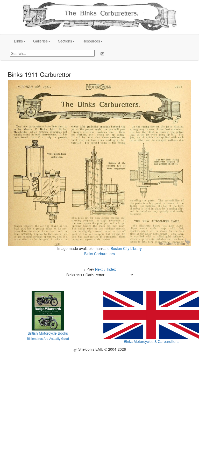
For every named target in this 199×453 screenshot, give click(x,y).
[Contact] (101, 53)
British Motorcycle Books (48, 333)
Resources (91, 41)
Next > (100, 269)
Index (111, 269)
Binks (18, 41)
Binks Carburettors (99, 253)
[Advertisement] (99, 388)
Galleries (40, 41)
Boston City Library (126, 248)
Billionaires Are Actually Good (48, 338)
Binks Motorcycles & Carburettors (151, 341)
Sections (65, 41)
